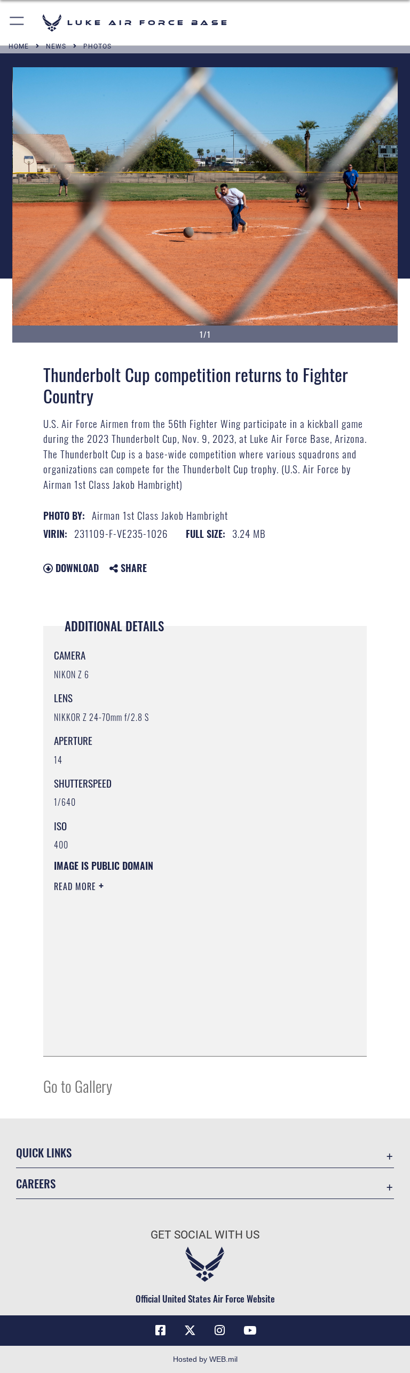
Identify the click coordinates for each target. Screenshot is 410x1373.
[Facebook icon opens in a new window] (160, 1330)
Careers (36, 1183)
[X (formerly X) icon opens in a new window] (190, 1330)
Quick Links (44, 1152)
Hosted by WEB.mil (205, 1359)
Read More (76, 886)
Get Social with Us (205, 1234)
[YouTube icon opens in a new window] (250, 1330)
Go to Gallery (77, 1085)
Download (76, 568)
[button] (17, 22)
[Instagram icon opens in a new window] (220, 1330)
